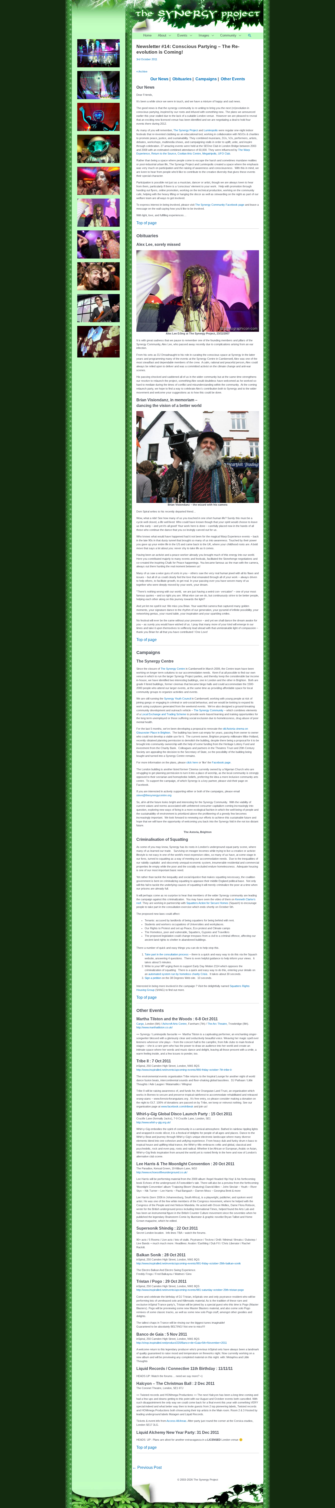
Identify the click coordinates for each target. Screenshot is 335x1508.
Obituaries (182, 79)
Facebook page (221, 762)
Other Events (233, 79)
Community (228, 35)
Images (204, 35)
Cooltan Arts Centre (189, 153)
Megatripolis (209, 153)
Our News (159, 79)
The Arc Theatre (217, 1023)
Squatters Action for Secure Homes (207, 903)
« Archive (141, 71)
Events (182, 35)
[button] (250, 36)
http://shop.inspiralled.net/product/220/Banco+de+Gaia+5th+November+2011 (181, 1342)
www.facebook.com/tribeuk (177, 1106)
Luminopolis (211, 130)
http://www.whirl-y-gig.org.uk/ (153, 1122)
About (162, 35)
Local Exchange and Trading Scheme (164, 714)
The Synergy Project (185, 130)
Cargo (140, 1023)
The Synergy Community (208, 710)
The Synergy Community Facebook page (219, 204)
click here (192, 762)
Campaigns (206, 79)
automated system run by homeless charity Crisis (177, 974)
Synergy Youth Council (177, 698)
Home (147, 35)
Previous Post (147, 1467)
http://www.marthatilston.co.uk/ (154, 1027)
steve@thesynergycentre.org (153, 795)
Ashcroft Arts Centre (174, 1023)
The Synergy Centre (173, 668)
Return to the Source (163, 153)
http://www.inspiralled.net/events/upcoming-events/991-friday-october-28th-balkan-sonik (188, 1263)
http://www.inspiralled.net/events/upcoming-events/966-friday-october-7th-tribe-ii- (184, 1069)
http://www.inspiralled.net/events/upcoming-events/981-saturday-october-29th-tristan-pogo (190, 1289)
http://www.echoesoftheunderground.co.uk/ (161, 1172)
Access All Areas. (177, 1420)
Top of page (146, 223)
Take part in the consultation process (167, 954)
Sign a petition (153, 977)
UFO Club (224, 153)
